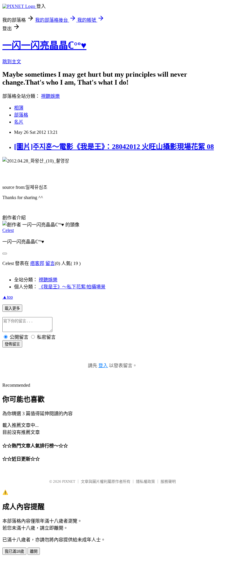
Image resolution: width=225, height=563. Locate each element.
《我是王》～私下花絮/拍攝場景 (72, 286)
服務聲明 (168, 481)
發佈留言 (12, 344)
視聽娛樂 (50, 96)
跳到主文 (11, 61)
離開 (34, 551)
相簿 (18, 107)
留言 (50, 263)
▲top (7, 297)
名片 (18, 121)
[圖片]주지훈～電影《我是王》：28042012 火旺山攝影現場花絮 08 (114, 146)
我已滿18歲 (14, 551)
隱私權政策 (145, 481)
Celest (8, 230)
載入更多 (12, 308)
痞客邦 (37, 263)
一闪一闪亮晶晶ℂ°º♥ (44, 45)
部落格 (21, 114)
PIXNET (68, 481)
